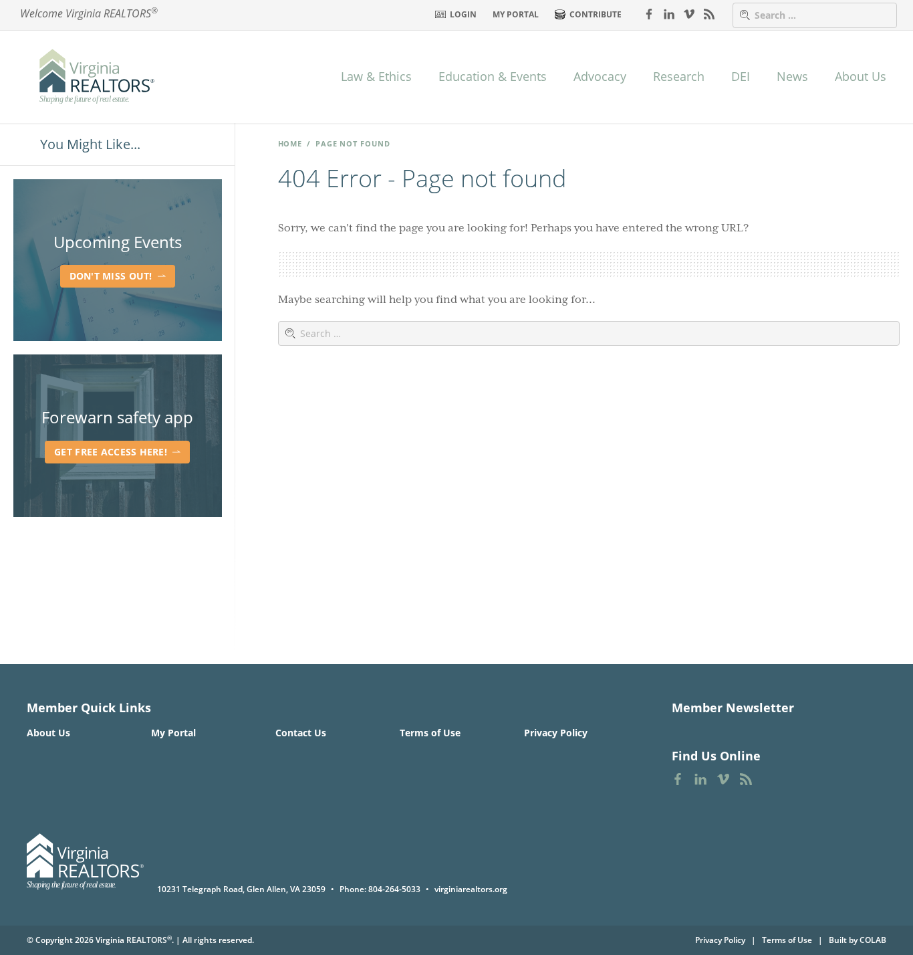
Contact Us (300, 732)
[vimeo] (689, 13)
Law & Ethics (376, 76)
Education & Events (492, 76)
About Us (860, 76)
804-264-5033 (394, 889)
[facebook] (649, 13)
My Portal (516, 14)
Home (290, 143)
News (792, 76)
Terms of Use (430, 732)
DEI (740, 76)
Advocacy (599, 76)
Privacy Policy (556, 732)
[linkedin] (669, 13)
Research (678, 76)
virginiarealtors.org (470, 889)
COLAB (873, 940)
